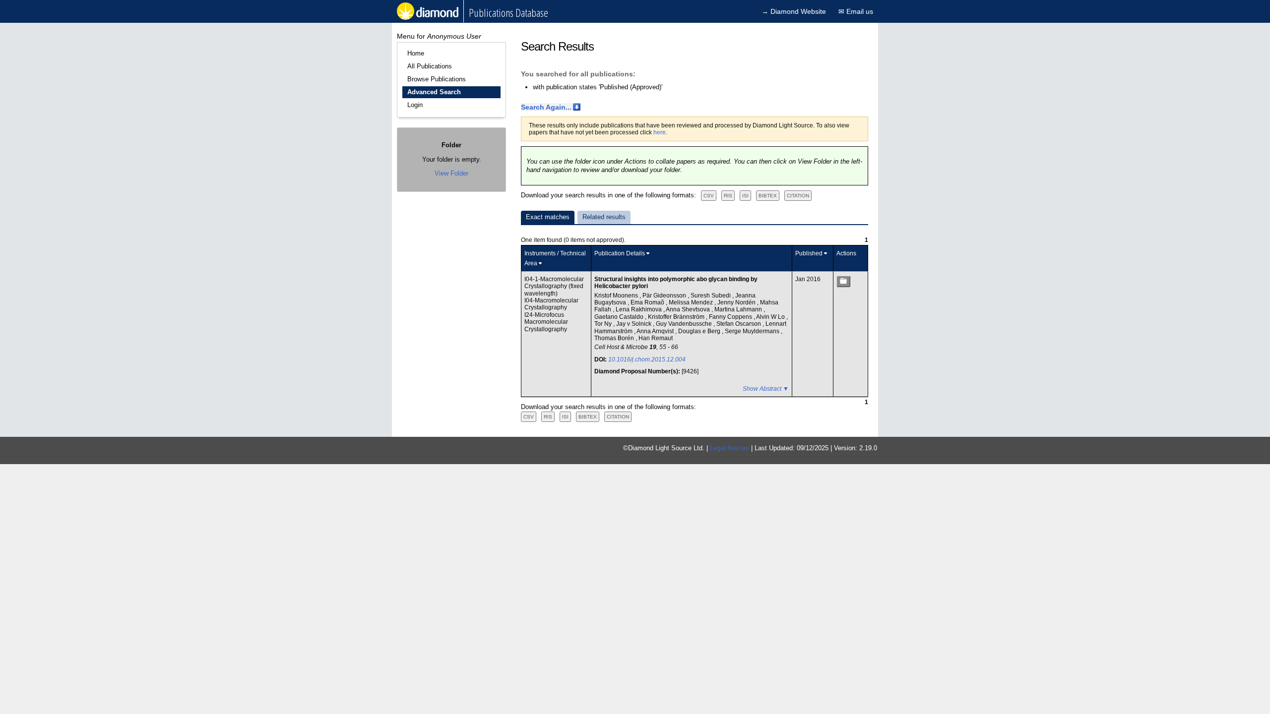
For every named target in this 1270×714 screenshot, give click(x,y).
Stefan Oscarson (739, 323)
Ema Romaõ (648, 302)
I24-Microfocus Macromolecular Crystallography (546, 322)
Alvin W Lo (771, 316)
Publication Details (619, 253)
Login (415, 105)
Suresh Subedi (711, 295)
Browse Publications (436, 79)
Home (415, 53)
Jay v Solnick (634, 323)
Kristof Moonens (616, 295)
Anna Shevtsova (688, 309)
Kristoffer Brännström (677, 316)
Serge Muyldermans (753, 331)
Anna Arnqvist (655, 331)
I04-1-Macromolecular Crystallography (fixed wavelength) (554, 286)
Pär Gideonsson (665, 295)
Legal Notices (729, 448)
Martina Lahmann (738, 309)
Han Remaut (655, 338)
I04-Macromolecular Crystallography (551, 304)
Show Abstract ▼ (766, 388)
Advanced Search (434, 92)
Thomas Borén (614, 338)
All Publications (429, 66)
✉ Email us (855, 11)
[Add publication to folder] (843, 281)
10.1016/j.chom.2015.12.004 (647, 359)
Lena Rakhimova (639, 309)
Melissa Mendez (691, 302)
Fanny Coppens (731, 316)
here (659, 132)
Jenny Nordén (737, 302)
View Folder (451, 173)
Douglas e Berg (700, 331)
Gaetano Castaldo (619, 316)
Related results (604, 217)
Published (809, 253)
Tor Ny (603, 323)
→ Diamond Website (794, 11)
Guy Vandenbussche (684, 323)
